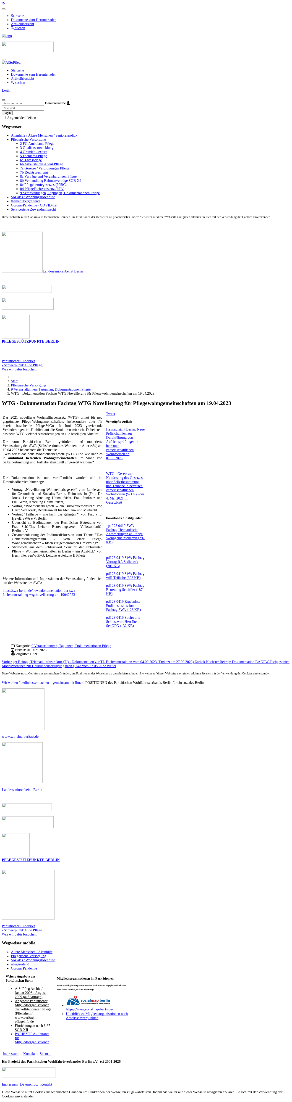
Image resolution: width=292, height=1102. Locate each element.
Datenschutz (29, 1084)
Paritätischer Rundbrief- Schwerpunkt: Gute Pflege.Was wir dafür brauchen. (22, 365)
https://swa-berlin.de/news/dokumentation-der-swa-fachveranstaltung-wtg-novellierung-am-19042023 (39, 593)
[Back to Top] (3, 4)
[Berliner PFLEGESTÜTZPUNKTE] (16, 337)
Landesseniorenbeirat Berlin (63, 271)
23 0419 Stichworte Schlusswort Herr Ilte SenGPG (123, 622)
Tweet (110, 414)
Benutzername (55, 103)
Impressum (10, 1054)
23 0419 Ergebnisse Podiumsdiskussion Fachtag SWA (123, 606)
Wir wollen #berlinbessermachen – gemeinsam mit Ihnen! (43, 682)
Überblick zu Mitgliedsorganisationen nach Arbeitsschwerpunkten (97, 1016)
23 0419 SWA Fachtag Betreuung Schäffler (125, 590)
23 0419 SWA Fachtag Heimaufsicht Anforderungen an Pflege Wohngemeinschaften (125, 534)
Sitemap (45, 1054)
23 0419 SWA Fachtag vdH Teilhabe (125, 576)
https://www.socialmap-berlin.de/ (89, 1009)
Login (6, 90)
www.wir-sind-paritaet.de (20, 736)
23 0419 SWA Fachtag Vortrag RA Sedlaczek (125, 562)
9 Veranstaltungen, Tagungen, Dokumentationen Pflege (71, 646)
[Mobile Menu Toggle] (3, 9)
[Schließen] (3, 100)
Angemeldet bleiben (21, 118)
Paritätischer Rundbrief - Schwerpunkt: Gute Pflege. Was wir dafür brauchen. (22, 930)
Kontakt (29, 1054)
